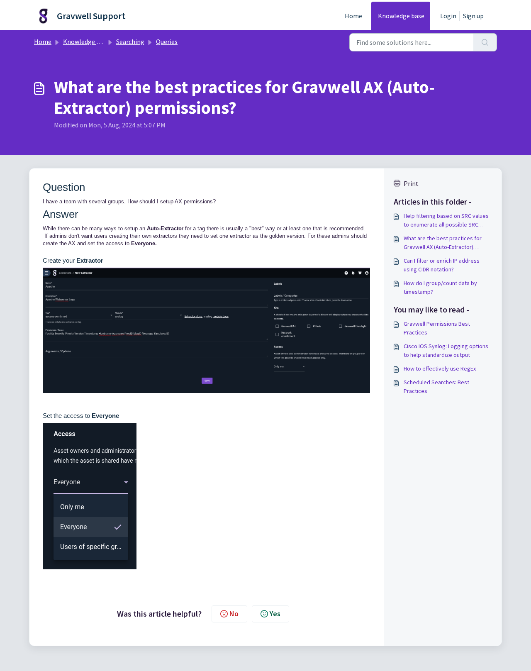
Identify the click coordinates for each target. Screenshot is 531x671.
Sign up (473, 16)
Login (448, 16)
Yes (275, 613)
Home (353, 16)
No (234, 613)
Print (411, 183)
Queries (167, 41)
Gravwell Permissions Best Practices (437, 328)
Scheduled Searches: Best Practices (436, 386)
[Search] (485, 42)
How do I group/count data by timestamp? (440, 287)
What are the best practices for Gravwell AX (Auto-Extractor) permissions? (443, 242)
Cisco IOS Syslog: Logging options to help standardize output (446, 350)
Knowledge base (401, 16)
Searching (130, 41)
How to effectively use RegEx (440, 368)
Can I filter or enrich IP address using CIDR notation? (442, 265)
